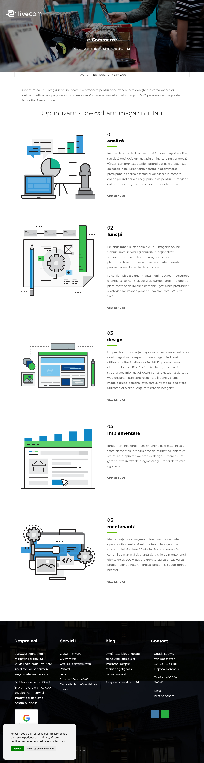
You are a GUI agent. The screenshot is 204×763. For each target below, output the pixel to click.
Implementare (123, 433)
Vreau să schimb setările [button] (40, 748)
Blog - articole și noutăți (122, 682)
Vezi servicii (116, 196)
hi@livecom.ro (164, 696)
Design (115, 339)
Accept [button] (17, 748)
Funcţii (114, 234)
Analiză (115, 141)
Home (81, 74)
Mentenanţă (121, 526)
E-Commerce (98, 74)
